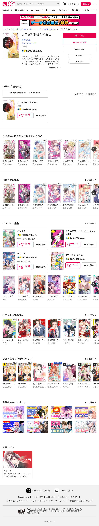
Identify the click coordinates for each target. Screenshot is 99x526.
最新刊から (91, 94)
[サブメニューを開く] (94, 4)
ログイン (73, 4)
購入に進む (79, 35)
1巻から (80, 94)
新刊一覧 (8, 10)
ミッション (52, 10)
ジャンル (65, 10)
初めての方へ (23, 497)
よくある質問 (37, 497)
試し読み (81, 49)
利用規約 (74, 497)
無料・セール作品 (81, 10)
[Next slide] (93, 149)
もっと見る (89, 180)
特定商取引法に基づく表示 (80, 501)
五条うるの (26, 40)
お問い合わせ (51, 497)
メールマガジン (66, 491)
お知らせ (63, 497)
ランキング (38, 10)
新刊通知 (81, 56)
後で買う (81, 61)
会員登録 (85, 4)
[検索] (58, 3)
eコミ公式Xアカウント (39, 491)
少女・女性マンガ (29, 43)
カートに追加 (81, 42)
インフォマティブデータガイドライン (46, 501)
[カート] (64, 4)
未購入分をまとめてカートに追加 (26, 93)
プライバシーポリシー (17, 501)
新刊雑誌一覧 (23, 10)
